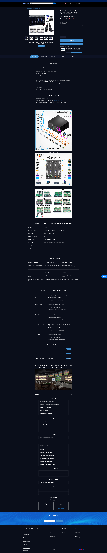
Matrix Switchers (27, 5)
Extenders (76, 535)
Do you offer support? (44, 421)
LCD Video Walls (12, 5)
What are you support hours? (45, 424)
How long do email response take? (46, 427)
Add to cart (71, 40)
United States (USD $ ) (25, 548)
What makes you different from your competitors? (49, 404)
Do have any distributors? (44, 490)
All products (28, 8)
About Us (51, 528)
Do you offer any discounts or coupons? (47, 482)
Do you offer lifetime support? (45, 430)
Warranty (51, 537)
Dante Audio (48, 5)
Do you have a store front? (45, 410)
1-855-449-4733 (73, 3)
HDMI (75, 528)
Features (34, 56)
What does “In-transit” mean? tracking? (47, 464)
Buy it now (71, 43)
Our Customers (52, 529)
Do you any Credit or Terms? (45, 474)
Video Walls (76, 533)
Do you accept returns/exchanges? (46, 437)
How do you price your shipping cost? (47, 458)
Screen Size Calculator (35, 5)
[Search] (54, 3)
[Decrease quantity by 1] (61, 37)
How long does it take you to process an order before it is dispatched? (50, 449)
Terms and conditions (53, 536)
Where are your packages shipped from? (47, 452)
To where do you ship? (44, 445)
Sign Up (63, 532)
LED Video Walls (5, 5)
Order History (64, 529)
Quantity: (61, 34)
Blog (50, 532)
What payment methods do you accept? (47, 471)
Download (68, 348)
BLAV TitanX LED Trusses (56, 5)
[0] (82, 3)
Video (63, 56)
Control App (76, 536)
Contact (51, 535)
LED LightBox (43, 5)
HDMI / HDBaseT (77, 529)
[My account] (79, 3)
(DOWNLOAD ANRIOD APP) (57, 100)
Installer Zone (52, 531)
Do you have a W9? (43, 493)
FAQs (50, 533)
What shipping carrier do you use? (46, 461)
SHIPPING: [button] (37, 394)
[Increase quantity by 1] (65, 37)
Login (63, 531)
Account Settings (64, 528)
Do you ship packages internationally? (47, 455)
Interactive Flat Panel (78, 537)
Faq (73, 56)
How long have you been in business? (47, 401)
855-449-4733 (26, 539)
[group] (53, 394)
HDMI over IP (77, 531)
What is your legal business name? (46, 413)
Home (25, 8)
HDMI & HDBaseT (20, 5)
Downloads (53, 56)
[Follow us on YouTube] (54, 549)
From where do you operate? (45, 407)
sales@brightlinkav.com (61, 508)
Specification (44, 56)
